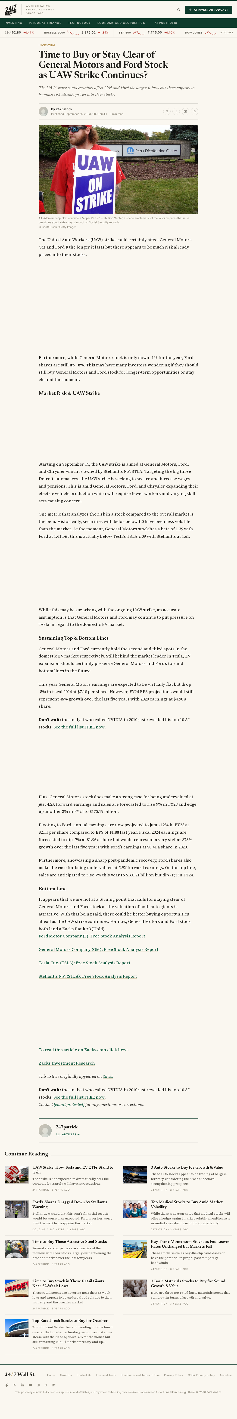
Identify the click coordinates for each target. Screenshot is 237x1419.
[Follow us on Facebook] (7, 1385)
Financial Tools (106, 1375)
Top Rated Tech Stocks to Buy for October (70, 1321)
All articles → (68, 1134)
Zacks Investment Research (67, 1063)
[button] (179, 10)
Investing (13, 23)
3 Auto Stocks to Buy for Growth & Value (187, 1168)
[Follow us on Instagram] (38, 1385)
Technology (79, 23)
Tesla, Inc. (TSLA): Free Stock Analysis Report (84, 963)
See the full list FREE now (79, 727)
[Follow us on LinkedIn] (22, 1385)
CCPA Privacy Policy (201, 1375)
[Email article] (185, 111)
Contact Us (84, 1375)
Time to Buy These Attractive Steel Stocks (69, 1242)
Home (51, 1375)
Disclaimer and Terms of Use (140, 1375)
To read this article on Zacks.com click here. (84, 1050)
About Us (66, 1375)
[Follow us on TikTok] (46, 1385)
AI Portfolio (166, 23)
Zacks (108, 1076)
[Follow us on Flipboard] (54, 1385)
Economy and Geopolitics (121, 23)
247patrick (64, 109)
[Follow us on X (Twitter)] (14, 1385)
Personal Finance (45, 23)
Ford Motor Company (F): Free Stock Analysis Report (92, 936)
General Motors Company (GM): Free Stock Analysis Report (98, 949)
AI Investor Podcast (211, 9)
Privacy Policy (173, 1375)
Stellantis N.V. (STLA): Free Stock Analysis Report (88, 976)
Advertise (226, 1375)
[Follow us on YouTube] (30, 1385)
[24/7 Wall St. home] (11, 9)
